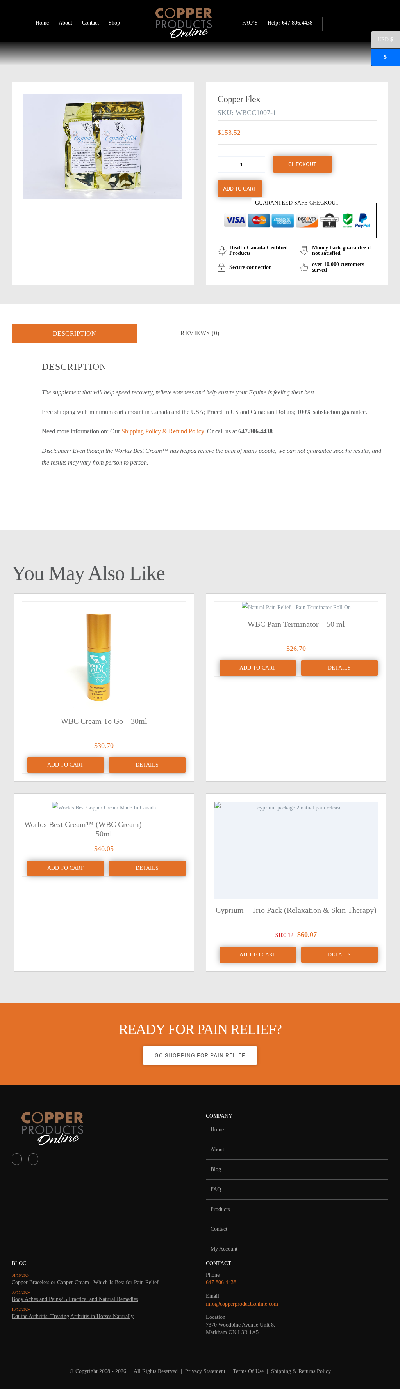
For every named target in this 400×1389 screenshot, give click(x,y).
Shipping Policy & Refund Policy (162, 431)
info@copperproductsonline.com (242, 1304)
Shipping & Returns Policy (301, 1371)
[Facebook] (17, 1159)
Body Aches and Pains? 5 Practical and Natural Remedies (75, 1299)
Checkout (302, 164)
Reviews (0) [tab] (200, 333)
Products (220, 1209)
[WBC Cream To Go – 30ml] (104, 656)
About (217, 1149)
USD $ (382, 41)
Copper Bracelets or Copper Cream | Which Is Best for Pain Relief (85, 1282)
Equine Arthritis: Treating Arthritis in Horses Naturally (73, 1316)
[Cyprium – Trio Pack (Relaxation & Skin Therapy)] (296, 850)
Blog (216, 1169)
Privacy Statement (205, 1371)
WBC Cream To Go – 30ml (104, 721)
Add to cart (239, 189)
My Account (224, 1249)
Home (217, 1130)
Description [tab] (74, 333)
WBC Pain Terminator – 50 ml (296, 624)
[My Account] (335, 23)
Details (147, 765)
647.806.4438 (221, 1282)
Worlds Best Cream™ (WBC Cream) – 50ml (86, 829)
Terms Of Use (248, 1371)
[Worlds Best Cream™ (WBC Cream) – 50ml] (104, 808)
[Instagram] (33, 1159)
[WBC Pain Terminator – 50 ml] (296, 607)
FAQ (216, 1189)
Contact (219, 1229)
